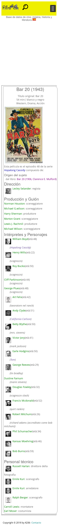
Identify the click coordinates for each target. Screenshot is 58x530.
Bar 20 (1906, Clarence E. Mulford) (37, 179)
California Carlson (20, 319)
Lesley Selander (21, 188)
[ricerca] (25, 5)
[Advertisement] (29, 52)
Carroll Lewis (11, 506)
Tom (12, 359)
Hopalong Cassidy (14, 170)
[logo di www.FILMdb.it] (10, 6)
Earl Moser (10, 511)
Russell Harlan (20, 466)
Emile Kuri (18, 479)
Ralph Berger (20, 497)
